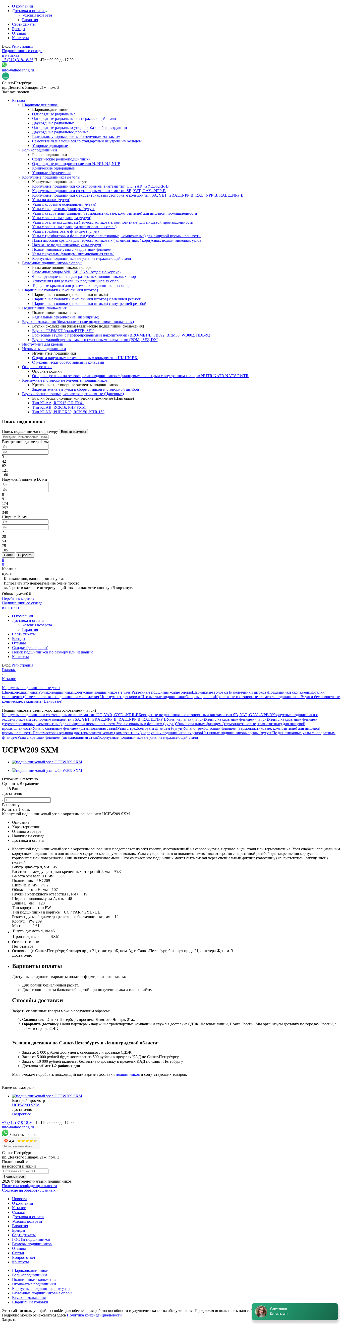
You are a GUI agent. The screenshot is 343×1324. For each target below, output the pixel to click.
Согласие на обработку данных (28, 1190)
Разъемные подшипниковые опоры (162, 692)
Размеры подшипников (32, 1244)
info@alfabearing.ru (18, 70)
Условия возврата (27, 1221)
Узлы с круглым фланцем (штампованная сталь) (58, 737)
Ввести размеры (73, 432)
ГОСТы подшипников (31, 1239)
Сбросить (25, 555)
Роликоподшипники (55, 692)
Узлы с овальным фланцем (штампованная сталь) (75, 728)
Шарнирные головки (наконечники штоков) (230, 692)
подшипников (128, 1074)
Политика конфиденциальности (29, 1186)
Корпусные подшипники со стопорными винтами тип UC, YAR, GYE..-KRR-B (70, 715)
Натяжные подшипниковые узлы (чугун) (237, 733)
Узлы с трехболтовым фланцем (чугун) (150, 728)
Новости (19, 1199)
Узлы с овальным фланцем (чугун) (146, 724)
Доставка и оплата (28, 1217)
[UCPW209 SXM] (47, 762)
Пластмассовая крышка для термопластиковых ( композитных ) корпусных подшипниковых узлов (117, 733)
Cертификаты (24, 1235)
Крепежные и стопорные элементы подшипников (258, 697)
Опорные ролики (200, 697)
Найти (8, 555)
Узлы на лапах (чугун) (186, 719)
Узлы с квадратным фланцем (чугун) (236, 719)
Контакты (20, 1262)
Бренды (18, 1230)
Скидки (18, 1212)
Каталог (19, 1208)
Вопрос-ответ (23, 1257)
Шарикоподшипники (20, 692)
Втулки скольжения (29, 1297)
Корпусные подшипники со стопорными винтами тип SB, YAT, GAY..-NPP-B (205, 715)
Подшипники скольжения (290, 692)
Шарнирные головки (30, 1302)
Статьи (18, 1253)
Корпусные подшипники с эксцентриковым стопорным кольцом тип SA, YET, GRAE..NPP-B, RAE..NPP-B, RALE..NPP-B (160, 717)
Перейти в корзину (18, 598)
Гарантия (20, 1226)
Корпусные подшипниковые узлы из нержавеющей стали (148, 737)
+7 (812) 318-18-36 (17, 60)
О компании (22, 1203)
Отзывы (19, 1248)
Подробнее (21, 1114)
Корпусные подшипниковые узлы (102, 692)
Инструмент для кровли (120, 697)
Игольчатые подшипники (163, 697)
